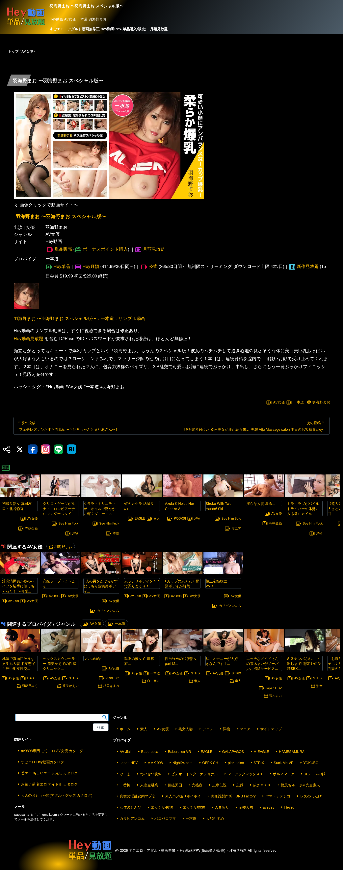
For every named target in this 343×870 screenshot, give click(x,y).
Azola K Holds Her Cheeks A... (179, 506)
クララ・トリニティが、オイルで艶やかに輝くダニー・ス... (100, 508)
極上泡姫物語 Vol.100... (216, 583)
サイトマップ (271, 728)
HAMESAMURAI (292, 751)
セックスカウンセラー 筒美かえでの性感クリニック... (59, 663)
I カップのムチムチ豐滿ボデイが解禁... (182, 583)
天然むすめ (215, 818)
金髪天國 (246, 807)
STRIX (73, 678)
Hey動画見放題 (28, 338)
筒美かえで (70, 685)
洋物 (75, 533)
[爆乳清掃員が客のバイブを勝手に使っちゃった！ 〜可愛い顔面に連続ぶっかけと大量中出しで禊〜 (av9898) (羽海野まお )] (20, 573)
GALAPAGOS (233, 751)
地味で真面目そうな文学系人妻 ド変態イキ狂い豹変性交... (18, 663)
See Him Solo (231, 518)
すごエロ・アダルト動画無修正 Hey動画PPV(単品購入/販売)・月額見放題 (109, 28)
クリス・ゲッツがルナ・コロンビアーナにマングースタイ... (59, 508)
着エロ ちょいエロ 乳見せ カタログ (49, 772)
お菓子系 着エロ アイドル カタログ (49, 784)
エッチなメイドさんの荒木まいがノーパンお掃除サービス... (262, 663)
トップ (13, 51)
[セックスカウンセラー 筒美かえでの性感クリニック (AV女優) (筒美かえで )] (60, 650)
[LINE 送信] (58, 449)
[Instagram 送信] (45, 449)
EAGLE (140, 518)
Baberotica (149, 751)
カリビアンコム (108, 610)
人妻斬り (222, 807)
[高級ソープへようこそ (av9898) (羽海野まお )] (60, 573)
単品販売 (63, 249)
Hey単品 (62, 266)
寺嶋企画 (31, 528)
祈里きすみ (111, 685)
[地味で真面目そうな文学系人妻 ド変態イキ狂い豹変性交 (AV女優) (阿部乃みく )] (20, 650)
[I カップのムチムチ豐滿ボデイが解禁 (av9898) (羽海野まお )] (182, 573)
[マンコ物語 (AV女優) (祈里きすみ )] (101, 650)
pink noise (236, 762)
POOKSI (180, 518)
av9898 (13, 600)
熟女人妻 (185, 728)
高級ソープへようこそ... (59, 583)
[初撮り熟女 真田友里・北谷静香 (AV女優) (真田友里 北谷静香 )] (20, 495)
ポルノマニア (283, 773)
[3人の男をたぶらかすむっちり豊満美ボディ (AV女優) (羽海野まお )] (101, 573)
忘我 (239, 784)
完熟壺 (197, 784)
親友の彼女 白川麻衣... (139, 661)
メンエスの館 (315, 773)
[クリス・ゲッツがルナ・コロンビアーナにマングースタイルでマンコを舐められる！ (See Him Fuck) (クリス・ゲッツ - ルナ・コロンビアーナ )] (60, 495)
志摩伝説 (219, 784)
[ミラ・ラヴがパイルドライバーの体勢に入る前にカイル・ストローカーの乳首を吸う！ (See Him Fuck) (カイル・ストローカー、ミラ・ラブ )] (305, 495)
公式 (153, 266)
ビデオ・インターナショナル (194, 773)
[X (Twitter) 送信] (19, 449)
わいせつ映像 (151, 773)
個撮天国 (175, 784)
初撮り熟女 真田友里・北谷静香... (17, 506)
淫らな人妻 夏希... (260, 503)
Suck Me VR (284, 762)
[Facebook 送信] (33, 449)
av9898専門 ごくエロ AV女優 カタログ (52, 750)
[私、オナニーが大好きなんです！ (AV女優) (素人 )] (223, 650)
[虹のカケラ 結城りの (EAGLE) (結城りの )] (142, 495)
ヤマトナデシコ (277, 795)
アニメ (207, 728)
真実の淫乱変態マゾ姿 (137, 795)
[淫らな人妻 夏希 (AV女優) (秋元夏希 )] (264, 495)
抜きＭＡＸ (262, 784)
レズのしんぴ (311, 795)
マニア (236, 528)
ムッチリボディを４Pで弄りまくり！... (141, 583)
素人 (156, 518)
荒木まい (275, 695)
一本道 (298, 402)
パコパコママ (165, 818)
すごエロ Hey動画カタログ (42, 761)
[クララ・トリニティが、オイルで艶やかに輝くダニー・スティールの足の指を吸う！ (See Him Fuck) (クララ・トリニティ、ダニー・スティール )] (101, 495)
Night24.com (182, 762)
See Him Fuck (68, 523)
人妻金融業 (149, 784)
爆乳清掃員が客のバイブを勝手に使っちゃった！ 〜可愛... (18, 585)
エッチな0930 (194, 807)
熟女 (319, 685)
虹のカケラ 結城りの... (139, 506)
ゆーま (125, 773)
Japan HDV (274, 688)
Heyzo (289, 807)
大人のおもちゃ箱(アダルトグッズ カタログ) (56, 795)
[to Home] (26, 25)
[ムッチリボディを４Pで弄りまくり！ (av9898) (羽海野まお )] (142, 573)
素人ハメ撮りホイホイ (183, 795)
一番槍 (125, 784)
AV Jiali (125, 751)
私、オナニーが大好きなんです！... (222, 661)
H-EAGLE (261, 751)
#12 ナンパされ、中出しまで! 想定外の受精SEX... (304, 663)
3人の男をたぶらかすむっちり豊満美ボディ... (101, 585)
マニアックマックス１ (245, 773)
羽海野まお (321, 402)
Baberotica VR (179, 751)
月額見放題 (154, 249)
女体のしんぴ (130, 807)
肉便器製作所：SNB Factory (233, 795)
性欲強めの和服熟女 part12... (181, 661)
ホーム (125, 728)
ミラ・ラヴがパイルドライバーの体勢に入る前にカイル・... (303, 508)
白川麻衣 (153, 680)
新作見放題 (308, 266)
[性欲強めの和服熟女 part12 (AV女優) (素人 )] (182, 650)
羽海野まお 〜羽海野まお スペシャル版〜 (61, 216)
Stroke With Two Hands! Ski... (218, 506)
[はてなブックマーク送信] (71, 449)
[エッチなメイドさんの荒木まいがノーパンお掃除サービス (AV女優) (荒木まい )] (264, 650)
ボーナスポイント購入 (105, 249)
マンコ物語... (94, 658)
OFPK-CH (210, 762)
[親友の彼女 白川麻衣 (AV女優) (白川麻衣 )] (142, 650)
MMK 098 (155, 762)
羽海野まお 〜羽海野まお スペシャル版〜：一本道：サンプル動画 (79, 318)
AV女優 (279, 402)
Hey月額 (91, 266)
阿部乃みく (30, 685)
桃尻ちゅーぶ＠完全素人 (300, 784)
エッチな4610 (162, 807)
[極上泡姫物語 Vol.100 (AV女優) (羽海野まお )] (223, 573)
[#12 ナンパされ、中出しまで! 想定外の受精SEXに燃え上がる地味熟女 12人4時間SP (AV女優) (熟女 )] (305, 650)
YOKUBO (112, 678)
